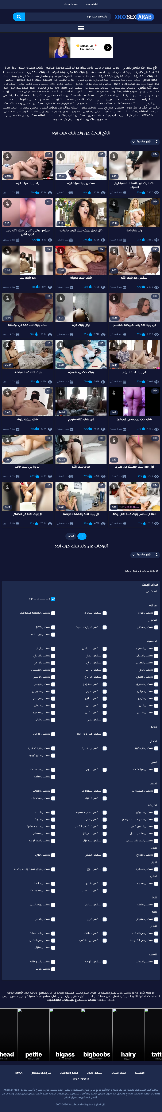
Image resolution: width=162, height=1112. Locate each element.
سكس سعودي (91, 684)
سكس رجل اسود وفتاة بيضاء (32, 869)
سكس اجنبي (42, 919)
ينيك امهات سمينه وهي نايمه (34, 92)
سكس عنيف (145, 905)
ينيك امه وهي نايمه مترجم (115, 76)
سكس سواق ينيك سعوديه (125, 80)
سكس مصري (41, 712)
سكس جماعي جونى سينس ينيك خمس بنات (45, 84)
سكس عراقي (145, 691)
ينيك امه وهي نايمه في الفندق (93, 80)
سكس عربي (94, 919)
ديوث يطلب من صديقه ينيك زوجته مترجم (45, 80)
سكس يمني (94, 720)
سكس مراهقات (143, 769)
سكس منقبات (92, 798)
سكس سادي (93, 905)
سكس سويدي (41, 691)
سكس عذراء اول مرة (89, 734)
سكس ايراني (93, 663)
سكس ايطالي (144, 663)
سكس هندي (145, 712)
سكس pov (43, 627)
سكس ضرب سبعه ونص (137, 819)
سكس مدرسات (40, 890)
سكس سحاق (92, 613)
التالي (71, 536)
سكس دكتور (93, 883)
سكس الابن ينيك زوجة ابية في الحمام (60, 88)
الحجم (154, 741)
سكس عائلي (42, 969)
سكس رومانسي (40, 905)
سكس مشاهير (92, 890)
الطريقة (153, 805)
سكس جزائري (92, 677)
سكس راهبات (41, 791)
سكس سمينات (40, 769)
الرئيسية (139, 1073)
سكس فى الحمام (142, 933)
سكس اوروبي (42, 663)
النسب (153, 955)
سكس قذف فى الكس (88, 826)
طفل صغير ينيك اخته (23, 88)
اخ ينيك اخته (98, 72)
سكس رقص (93, 819)
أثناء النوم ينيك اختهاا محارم (60, 104)
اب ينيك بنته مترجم (145, 76)
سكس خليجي (144, 677)
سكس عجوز (93, 769)
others (153, 606)
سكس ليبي (146, 705)
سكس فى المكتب (90, 940)
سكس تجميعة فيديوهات (34, 613)
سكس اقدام (42, 812)
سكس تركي (146, 670)
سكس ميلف (42, 777)
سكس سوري (144, 684)
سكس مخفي (145, 627)
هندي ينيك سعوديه (85, 76)
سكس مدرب (145, 883)
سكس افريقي (41, 656)
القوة (155, 898)
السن (154, 762)
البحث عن (152, 591)
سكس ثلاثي (42, 855)
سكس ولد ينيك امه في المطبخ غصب (121, 96)
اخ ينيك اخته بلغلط (13, 72)
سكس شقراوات (91, 791)
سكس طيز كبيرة (39, 755)
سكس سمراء (144, 869)
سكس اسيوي (144, 648)
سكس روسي (42, 684)
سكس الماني (93, 656)
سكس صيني (93, 691)
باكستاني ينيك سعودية (123, 88)
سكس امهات (144, 961)
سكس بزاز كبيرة (91, 748)
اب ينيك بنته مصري (102, 115)
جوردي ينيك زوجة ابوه (124, 91)
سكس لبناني (93, 705)
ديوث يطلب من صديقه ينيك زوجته (72, 99)
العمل (154, 876)
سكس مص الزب (91, 833)
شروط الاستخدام (41, 1073)
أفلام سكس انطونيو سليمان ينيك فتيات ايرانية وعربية (42, 76)
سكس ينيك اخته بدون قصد (68, 91)
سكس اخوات (93, 961)
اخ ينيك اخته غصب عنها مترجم (96, 103)
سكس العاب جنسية (88, 812)
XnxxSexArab (76, 1105)
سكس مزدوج (144, 855)
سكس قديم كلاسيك (88, 627)
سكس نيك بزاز (92, 841)
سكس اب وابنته (40, 961)
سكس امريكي (144, 656)
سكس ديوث (42, 819)
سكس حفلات (92, 933)
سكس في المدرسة (141, 940)
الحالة (154, 727)
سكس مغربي (93, 712)
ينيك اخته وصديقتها (130, 103)
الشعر (154, 784)
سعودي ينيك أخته (99, 92)
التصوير (153, 620)
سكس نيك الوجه (39, 841)
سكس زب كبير (144, 748)
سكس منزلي (42, 947)
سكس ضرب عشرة (38, 826)
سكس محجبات (40, 798)
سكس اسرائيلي (91, 648)
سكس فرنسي (41, 698)
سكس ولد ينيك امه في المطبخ (93, 84)
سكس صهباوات (142, 791)
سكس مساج (41, 833)
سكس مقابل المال (141, 833)
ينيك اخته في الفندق (119, 72)
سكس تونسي (41, 677)
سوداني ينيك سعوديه (96, 88)
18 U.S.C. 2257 (81, 1079)
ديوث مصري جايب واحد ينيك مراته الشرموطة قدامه (82, 68)
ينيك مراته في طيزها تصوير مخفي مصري (49, 108)
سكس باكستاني (40, 670)
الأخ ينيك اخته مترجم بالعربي (140, 68)
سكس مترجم (144, 919)
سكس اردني (42, 648)
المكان (154, 926)
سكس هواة (145, 613)
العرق (154, 862)
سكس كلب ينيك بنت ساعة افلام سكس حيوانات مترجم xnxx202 (79, 115)
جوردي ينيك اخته (40, 112)
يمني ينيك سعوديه (62, 119)
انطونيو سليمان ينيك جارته (66, 112)
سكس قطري (93, 698)
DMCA (18, 1073)
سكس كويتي (42, 705)
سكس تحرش (144, 812)
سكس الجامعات (40, 933)
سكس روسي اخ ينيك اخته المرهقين (102, 108)
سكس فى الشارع (39, 940)
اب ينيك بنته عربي (38, 72)
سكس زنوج (94, 869)
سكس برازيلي (93, 670)
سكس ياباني (42, 720)
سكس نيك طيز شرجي (139, 841)
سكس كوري (145, 698)
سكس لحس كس (142, 826)
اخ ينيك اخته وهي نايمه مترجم (70, 72)
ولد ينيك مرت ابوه (39, 599)
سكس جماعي (93, 855)
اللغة (155, 912)
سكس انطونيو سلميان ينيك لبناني (102, 112)
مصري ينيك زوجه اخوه (91, 119)
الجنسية (152, 641)
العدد (154, 848)
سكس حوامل (41, 734)
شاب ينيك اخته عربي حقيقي (115, 99)
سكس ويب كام (40, 634)
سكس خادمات (41, 883)
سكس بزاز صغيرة (39, 748)
